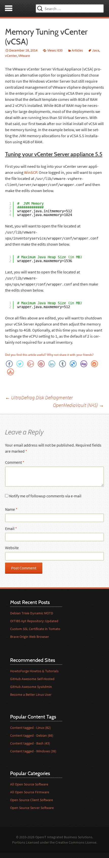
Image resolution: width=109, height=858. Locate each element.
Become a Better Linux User (30, 694)
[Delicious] (73, 363)
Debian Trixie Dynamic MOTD (31, 613)
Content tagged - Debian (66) (31, 735)
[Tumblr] (62, 363)
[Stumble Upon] (10, 371)
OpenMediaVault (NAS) (78, 405)
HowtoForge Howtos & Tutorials (34, 671)
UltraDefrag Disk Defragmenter (39, 397)
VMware (24, 55)
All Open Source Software (29, 784)
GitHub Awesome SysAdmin (31, 686)
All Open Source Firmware (29, 792)
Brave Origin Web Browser (29, 636)
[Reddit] (94, 363)
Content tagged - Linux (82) (30, 727)
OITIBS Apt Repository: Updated (34, 621)
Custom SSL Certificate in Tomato (35, 629)
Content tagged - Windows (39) (33, 751)
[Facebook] (9, 363)
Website (12, 547)
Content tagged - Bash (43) (30, 743)
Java (95, 50)
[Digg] (84, 363)
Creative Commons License (76, 842)
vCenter (11, 55)
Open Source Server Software (32, 807)
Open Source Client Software (31, 800)
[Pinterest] (41, 363)
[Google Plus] (30, 363)
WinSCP (30, 172)
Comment (14, 462)
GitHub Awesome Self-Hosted (32, 679)
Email (11, 528)
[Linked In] (52, 363)
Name (11, 509)
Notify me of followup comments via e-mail (45, 495)
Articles (77, 50)
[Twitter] (20, 363)
